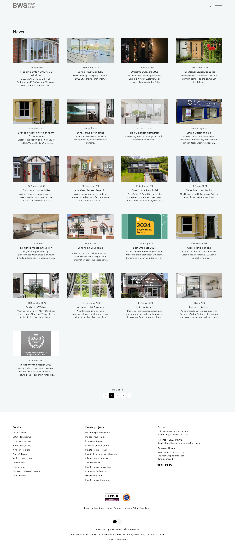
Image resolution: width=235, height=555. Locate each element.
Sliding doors (19, 467)
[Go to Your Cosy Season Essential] (90, 169)
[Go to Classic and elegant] (199, 226)
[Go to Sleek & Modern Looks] (199, 169)
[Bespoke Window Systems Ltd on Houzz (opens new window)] (170, 465)
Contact (162, 427)
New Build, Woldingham (97, 445)
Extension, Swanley (94, 441)
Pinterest (118, 508)
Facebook (99, 508)
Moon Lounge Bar (94, 475)
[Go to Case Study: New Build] (144, 169)
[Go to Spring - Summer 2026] (90, 50)
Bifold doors (19, 462)
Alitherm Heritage (21, 450)
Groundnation (121, 539)
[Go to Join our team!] (144, 286)
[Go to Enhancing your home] (90, 226)
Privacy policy (102, 529)
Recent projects (94, 427)
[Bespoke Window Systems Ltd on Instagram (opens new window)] (162, 465)
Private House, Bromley (96, 458)
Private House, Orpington (97, 480)
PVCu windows (20, 432)
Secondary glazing (22, 445)
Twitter (109, 508)
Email (147, 508)
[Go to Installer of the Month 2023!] (36, 343)
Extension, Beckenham (96, 471)
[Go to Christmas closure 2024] (36, 169)
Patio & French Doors (23, 458)
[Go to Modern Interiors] (199, 286)
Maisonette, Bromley (95, 437)
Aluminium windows (22, 441)
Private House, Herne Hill (97, 450)
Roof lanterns (19, 475)
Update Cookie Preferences (125, 529)
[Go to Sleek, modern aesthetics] (144, 111)
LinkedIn (128, 508)
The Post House (92, 462)
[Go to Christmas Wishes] (36, 286)
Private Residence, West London (101, 454)
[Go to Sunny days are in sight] (90, 111)
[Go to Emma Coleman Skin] (199, 111)
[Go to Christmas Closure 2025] (144, 50)
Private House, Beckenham (98, 467)
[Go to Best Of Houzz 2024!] (144, 226)
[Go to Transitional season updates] (199, 50)
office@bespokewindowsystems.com (182, 443)
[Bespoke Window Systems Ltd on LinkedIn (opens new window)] (166, 465)
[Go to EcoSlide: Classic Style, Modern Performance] (36, 111)
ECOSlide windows (22, 437)
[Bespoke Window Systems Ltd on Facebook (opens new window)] (159, 465)
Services (18, 427)
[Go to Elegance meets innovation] (36, 226)
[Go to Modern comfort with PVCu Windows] (36, 50)
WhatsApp (138, 508)
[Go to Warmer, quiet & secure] (90, 286)
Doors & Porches (21, 454)
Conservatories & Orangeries (27, 471)
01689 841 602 (175, 439)
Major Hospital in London (97, 432)
